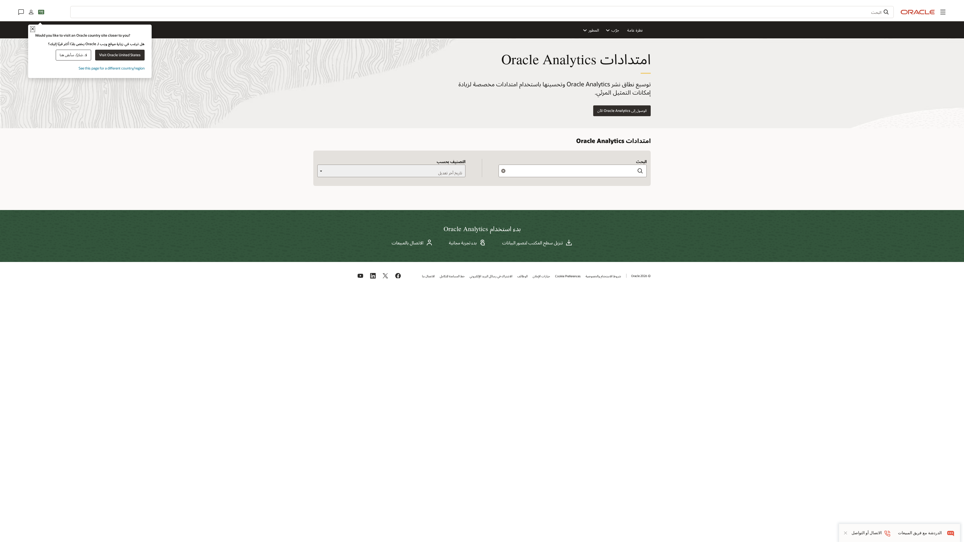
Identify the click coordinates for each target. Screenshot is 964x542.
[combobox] (482, 12)
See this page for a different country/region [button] (112, 68)
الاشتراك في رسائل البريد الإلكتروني (491, 276)
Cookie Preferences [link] (568, 276)
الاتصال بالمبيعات (407, 242)
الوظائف (522, 276)
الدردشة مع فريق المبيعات (920, 533)
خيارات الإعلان (541, 276)
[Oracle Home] (918, 12)
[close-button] (845, 533)
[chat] (951, 533)
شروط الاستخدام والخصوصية (603, 276)
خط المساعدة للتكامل (452, 276)
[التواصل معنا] (21, 12)
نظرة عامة (635, 30)
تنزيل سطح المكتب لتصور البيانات (532, 242)
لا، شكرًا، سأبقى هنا (73, 54)
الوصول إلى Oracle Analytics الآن (622, 110)
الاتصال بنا (428, 276)
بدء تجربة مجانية (463, 242)
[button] (943, 12)
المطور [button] (593, 30)
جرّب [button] (615, 30)
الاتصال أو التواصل (867, 533)
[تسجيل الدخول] (31, 12)
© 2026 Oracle (641, 276)
